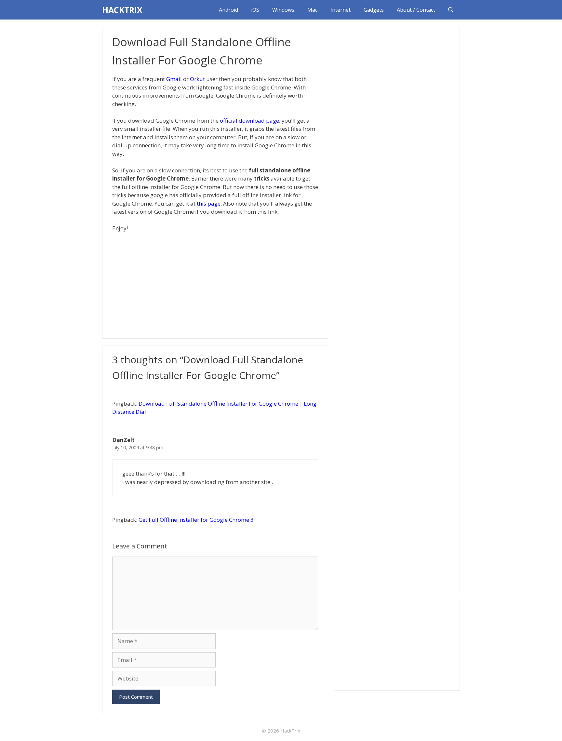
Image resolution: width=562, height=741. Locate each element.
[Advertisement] (215, 284)
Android (228, 9)
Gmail (174, 79)
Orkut (197, 79)
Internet (340, 9)
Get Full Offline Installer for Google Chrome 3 (196, 519)
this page (209, 203)
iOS (255, 9)
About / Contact (416, 9)
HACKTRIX (122, 9)
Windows (283, 9)
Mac (312, 9)
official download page (249, 120)
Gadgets (374, 9)
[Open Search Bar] (451, 10)
